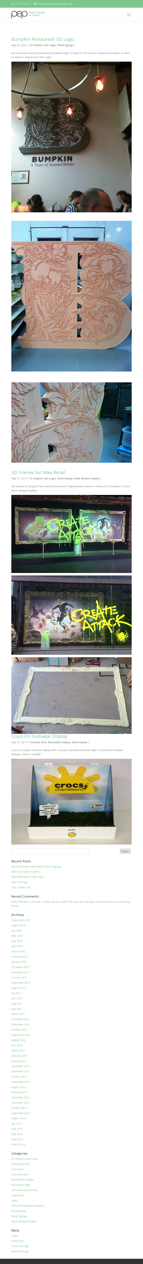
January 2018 (18, 961)
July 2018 (16, 930)
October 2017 (19, 977)
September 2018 (20, 920)
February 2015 (19, 1092)
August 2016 (18, 1040)
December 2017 (20, 967)
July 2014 (16, 1123)
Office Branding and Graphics (27, 1205)
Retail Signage (65, 45)
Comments (20, 1246)
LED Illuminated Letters (24, 1190)
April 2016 (16, 1045)
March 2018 (18, 951)
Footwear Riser (38, 742)
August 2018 (18, 925)
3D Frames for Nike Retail (38, 472)
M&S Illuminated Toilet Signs (27, 876)
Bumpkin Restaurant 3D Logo (42, 39)
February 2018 (19, 956)
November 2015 (20, 1071)
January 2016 (18, 1061)
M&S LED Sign (19, 882)
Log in (14, 1235)
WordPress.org (19, 1251)
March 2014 (18, 1144)
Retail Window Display (86, 478)
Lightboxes (17, 1195)
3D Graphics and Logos (42, 45)
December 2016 (20, 1019)
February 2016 (19, 1055)
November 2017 (20, 972)
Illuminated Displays (59, 742)
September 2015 (20, 1082)
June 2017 (16, 998)
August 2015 (18, 1087)
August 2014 (18, 1118)
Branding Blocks (20, 1164)
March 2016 (18, 1050)
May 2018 (16, 941)
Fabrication (17, 1169)
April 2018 (16, 946)
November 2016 (20, 1024)
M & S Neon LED (21, 887)
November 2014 (20, 1102)
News (14, 1200)
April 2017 (16, 1008)
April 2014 (16, 1139)
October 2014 (19, 1108)
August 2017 (18, 987)
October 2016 (19, 1029)
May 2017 (16, 1003)
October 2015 (19, 1076)
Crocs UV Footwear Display (39, 736)
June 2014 (16, 1128)
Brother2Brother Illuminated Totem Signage (36, 866)
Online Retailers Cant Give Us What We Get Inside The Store (45, 901)
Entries (17, 1240)
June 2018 (16, 935)
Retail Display (65, 478)
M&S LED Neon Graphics (25, 871)
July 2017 (16, 993)
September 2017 (20, 982)
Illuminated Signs (20, 1184)
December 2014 (20, 1097)
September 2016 (20, 1035)
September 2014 (20, 1113)
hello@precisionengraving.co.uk (54, 3)
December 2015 (20, 1066)
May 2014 (16, 1134)
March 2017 (18, 1014)
